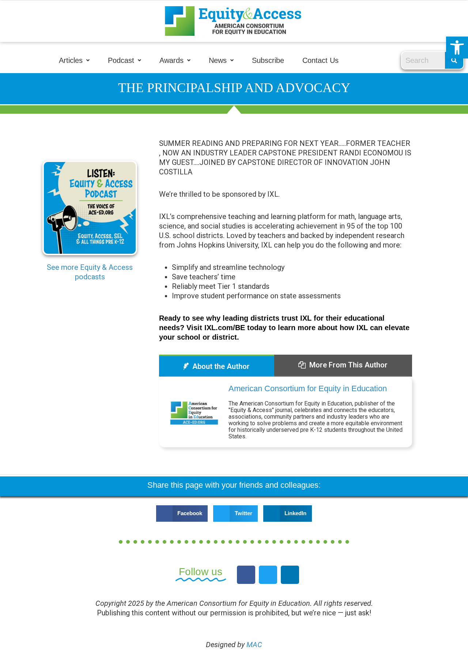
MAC (254, 644)
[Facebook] (246, 575)
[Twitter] (268, 575)
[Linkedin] (290, 575)
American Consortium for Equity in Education (308, 388)
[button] (457, 47)
